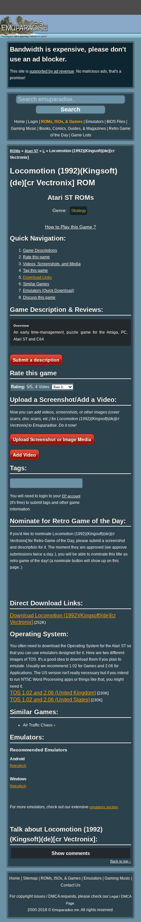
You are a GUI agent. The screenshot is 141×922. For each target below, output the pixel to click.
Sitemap (30, 878)
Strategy (78, 210)
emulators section (104, 807)
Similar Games (36, 284)
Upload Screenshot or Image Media (52, 439)
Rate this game (36, 257)
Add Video (24, 454)
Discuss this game (39, 297)
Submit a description (36, 359)
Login (33, 121)
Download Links (37, 277)
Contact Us (70, 885)
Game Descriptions (40, 250)
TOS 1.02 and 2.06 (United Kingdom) (53, 693)
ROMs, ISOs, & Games (62, 121)
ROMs (15, 151)
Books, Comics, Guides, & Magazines (72, 128)
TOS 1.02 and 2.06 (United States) (50, 699)
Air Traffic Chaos (39, 725)
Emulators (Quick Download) (48, 290)
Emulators (95, 121)
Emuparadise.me (65, 910)
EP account (71, 496)
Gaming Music (23, 128)
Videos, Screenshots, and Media (52, 264)
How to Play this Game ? (70, 226)
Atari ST (31, 151)
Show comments (70, 853)
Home (19, 121)
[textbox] (38, 483)
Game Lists (81, 135)
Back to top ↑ (120, 861)
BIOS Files (116, 121)
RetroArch (18, 766)
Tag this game (35, 270)
